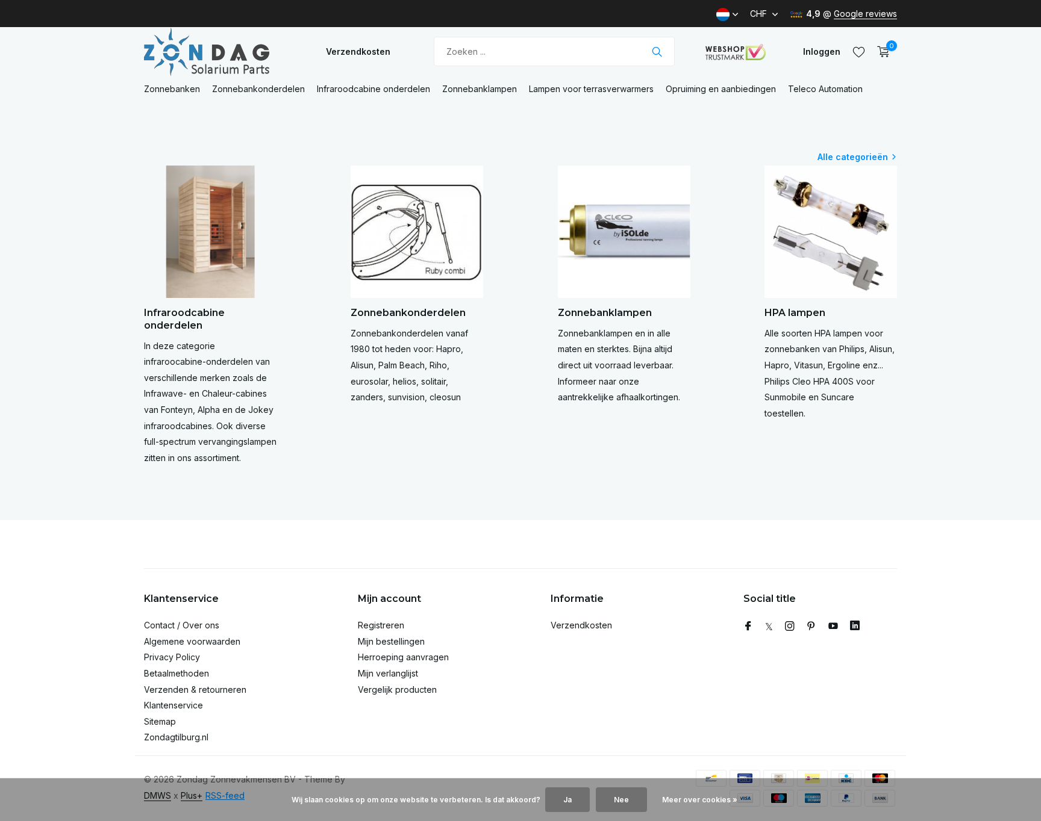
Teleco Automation (825, 89)
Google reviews (865, 13)
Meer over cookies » (699, 799)
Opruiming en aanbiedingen (721, 89)
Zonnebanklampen (479, 89)
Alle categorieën (852, 157)
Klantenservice (173, 705)
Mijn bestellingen (391, 641)
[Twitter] (769, 627)
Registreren (381, 625)
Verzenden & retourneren (195, 689)
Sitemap (160, 721)
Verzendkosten (358, 51)
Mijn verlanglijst (388, 673)
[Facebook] (748, 627)
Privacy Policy (172, 657)
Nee (621, 799)
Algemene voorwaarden (192, 641)
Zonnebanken (172, 89)
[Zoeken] (657, 52)
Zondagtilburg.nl (176, 737)
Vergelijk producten (397, 689)
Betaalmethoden (176, 673)
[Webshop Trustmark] (735, 52)
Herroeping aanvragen (403, 657)
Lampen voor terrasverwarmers (591, 89)
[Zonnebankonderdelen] (219, 51)
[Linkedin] (855, 627)
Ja (567, 799)
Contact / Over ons (181, 625)
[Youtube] (833, 627)
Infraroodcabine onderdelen (373, 89)
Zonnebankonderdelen (258, 89)
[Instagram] (790, 627)
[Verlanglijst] (858, 51)
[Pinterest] (811, 627)
